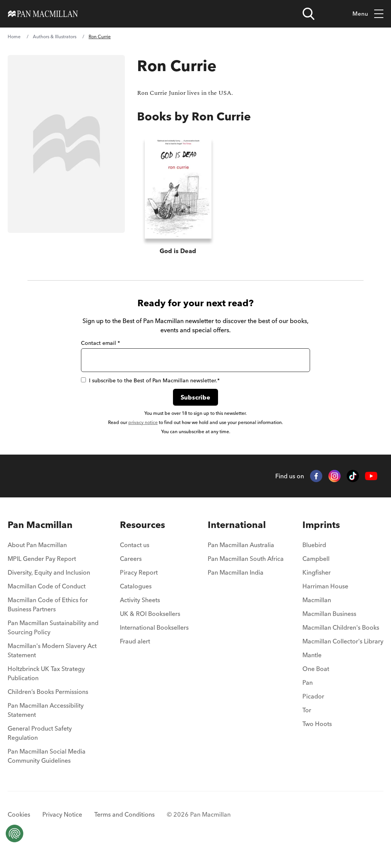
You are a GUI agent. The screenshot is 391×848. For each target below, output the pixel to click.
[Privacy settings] (14, 833)
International (237, 524)
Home (14, 36)
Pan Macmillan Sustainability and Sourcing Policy (53, 627)
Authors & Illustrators (54, 36)
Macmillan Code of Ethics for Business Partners (48, 604)
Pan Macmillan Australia (241, 545)
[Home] (43, 13)
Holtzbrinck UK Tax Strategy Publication (46, 673)
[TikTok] (353, 476)
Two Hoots (317, 724)
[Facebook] (316, 476)
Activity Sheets (140, 600)
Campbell (316, 558)
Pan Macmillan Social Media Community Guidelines (47, 755)
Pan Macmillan (40, 524)
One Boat (315, 669)
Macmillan (316, 600)
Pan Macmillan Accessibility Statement (46, 710)
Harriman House (325, 586)
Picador (313, 696)
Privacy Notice (62, 814)
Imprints (321, 524)
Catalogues (136, 586)
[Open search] (308, 14)
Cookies (19, 814)
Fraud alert (135, 641)
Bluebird (314, 545)
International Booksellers (154, 627)
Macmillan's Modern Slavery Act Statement (52, 650)
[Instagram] (334, 476)
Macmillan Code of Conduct (47, 586)
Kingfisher (316, 572)
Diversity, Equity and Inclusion (49, 572)
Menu (360, 13)
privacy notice (143, 422)
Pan (307, 682)
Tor (306, 710)
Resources (142, 524)
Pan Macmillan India (235, 572)
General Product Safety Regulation (40, 733)
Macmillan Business (329, 613)
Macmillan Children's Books (340, 627)
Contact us (134, 545)
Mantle (312, 655)
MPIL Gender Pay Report (42, 558)
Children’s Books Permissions (48, 691)
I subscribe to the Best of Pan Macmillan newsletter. (154, 380)
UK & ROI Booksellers (150, 613)
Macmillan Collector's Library (342, 641)
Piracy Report (139, 572)
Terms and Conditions (124, 814)
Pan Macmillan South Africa (246, 558)
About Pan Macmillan (37, 545)
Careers (131, 558)
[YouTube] (371, 476)
